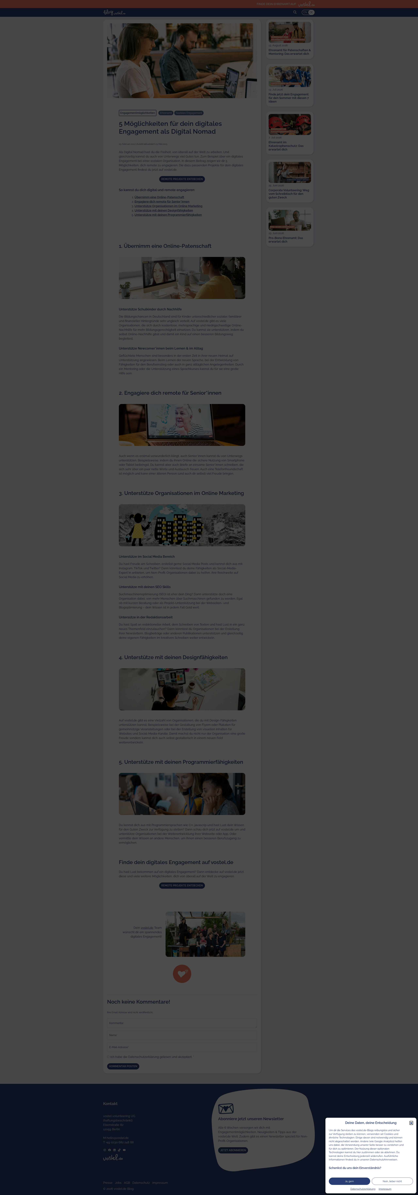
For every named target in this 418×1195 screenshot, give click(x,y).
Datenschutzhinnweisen (383, 1159)
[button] (411, 1122)
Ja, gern (349, 1181)
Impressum (385, 1189)
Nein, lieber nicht (392, 1181)
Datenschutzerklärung (362, 1189)
